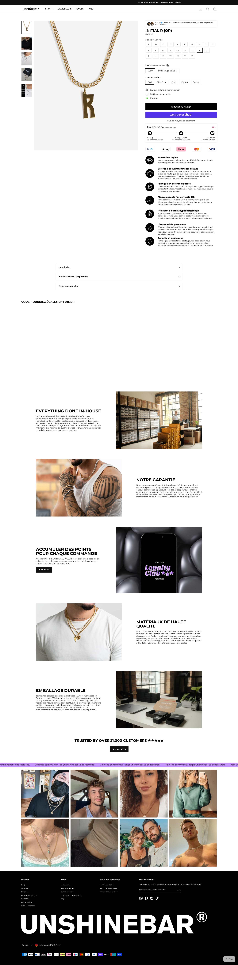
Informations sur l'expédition (73, 276)
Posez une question (69, 286)
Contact (24, 888)
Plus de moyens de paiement (181, 121)
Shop (48, 9)
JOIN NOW (44, 569)
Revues (80, 9)
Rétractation (26, 902)
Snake (196, 82)
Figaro (184, 82)
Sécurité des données (108, 888)
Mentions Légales (107, 885)
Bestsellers (64, 9)
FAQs (90, 9)
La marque (65, 885)
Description (64, 267)
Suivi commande (28, 906)
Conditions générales (108, 892)
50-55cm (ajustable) (167, 71)
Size (155, 65)
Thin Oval (161, 82)
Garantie (24, 899)
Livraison (25, 892)
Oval (150, 82)
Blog (62, 899)
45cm (150, 71)
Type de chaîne (153, 78)
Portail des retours (28, 895)
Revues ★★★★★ (68, 888)
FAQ (23, 885)
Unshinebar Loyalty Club (71, 895)
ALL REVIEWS (119, 749)
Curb (173, 82)
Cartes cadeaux (67, 892)
